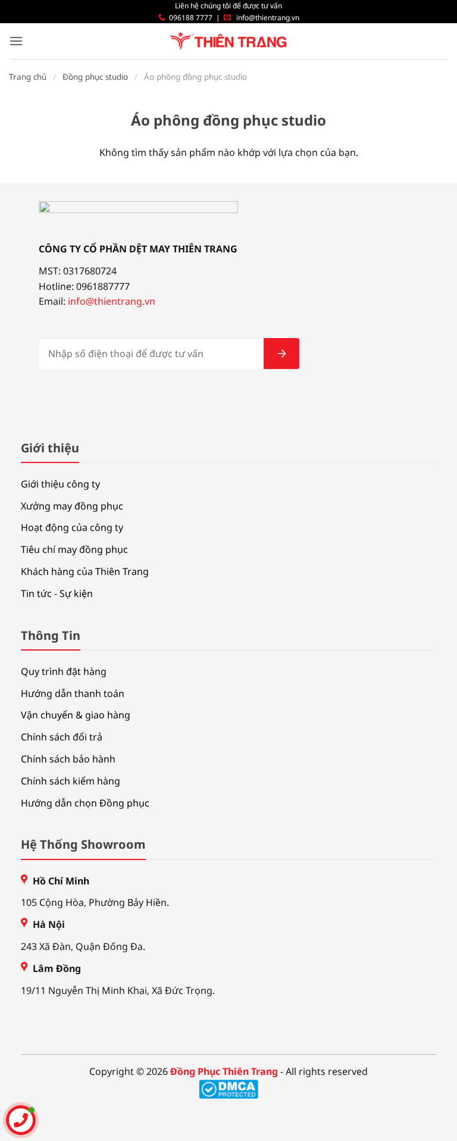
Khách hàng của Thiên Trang (85, 571)
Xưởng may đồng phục (72, 505)
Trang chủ (27, 76)
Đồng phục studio (95, 76)
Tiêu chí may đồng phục (74, 549)
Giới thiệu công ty (60, 483)
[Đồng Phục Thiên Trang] (228, 41)
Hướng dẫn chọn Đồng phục (85, 802)
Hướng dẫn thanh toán (72, 693)
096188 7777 (190, 17)
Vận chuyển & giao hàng (75, 714)
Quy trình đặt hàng (64, 671)
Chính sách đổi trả (61, 736)
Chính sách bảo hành (68, 758)
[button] (16, 40)
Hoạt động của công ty (72, 527)
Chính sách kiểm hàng (70, 780)
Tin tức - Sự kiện (57, 593)
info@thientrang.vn (267, 17)
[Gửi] (281, 353)
